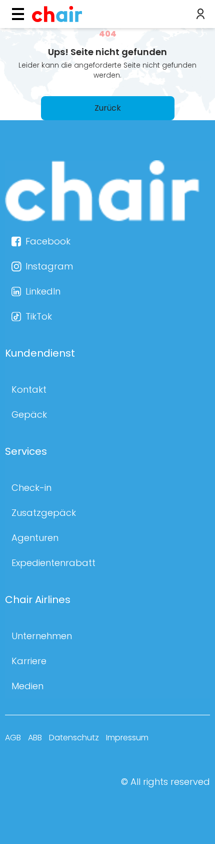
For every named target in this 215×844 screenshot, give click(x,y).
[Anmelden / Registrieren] (200, 14)
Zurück (107, 108)
